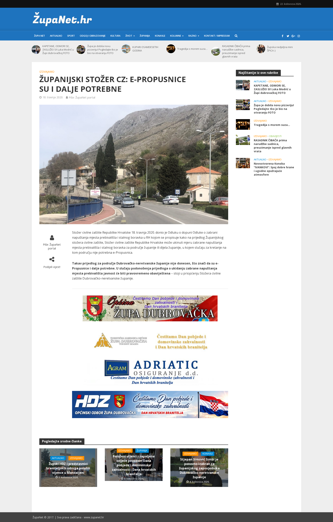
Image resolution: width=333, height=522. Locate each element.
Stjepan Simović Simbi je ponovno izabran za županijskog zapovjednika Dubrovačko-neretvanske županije (199, 468)
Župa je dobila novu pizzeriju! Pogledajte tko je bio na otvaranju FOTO (102, 49)
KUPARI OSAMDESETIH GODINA (145, 48)
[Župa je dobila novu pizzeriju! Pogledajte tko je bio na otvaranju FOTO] (81, 49)
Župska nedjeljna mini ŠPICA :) (280, 48)
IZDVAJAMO (46, 71)
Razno (192, 35)
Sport (71, 35)
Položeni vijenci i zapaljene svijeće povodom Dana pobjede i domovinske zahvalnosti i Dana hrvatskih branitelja (134, 465)
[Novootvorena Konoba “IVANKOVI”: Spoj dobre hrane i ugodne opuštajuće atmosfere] (243, 163)
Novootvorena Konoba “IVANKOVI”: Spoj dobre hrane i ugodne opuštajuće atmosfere (274, 169)
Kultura (115, 35)
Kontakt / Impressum (217, 35)
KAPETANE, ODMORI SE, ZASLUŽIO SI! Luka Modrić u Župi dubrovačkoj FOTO (58, 49)
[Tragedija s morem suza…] (170, 48)
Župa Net (39, 35)
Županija (145, 35)
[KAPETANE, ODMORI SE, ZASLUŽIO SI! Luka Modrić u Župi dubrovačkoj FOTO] (36, 49)
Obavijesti (275, 136)
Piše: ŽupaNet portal (82, 97)
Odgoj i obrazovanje (92, 35)
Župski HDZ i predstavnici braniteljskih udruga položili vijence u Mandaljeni (68, 468)
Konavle (160, 35)
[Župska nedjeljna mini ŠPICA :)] (260, 48)
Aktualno (56, 35)
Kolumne (175, 35)
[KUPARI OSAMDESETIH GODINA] (126, 48)
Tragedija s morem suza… (192, 49)
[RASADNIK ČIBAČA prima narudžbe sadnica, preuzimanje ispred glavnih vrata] (215, 51)
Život (128, 35)
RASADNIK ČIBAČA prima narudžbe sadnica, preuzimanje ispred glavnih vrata (236, 51)
